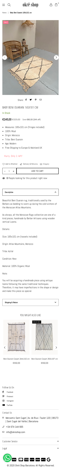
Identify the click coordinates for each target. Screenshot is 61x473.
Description (9, 192)
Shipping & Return (11, 302)
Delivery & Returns (30, 164)
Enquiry (46, 164)
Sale (6, 22)
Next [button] (56, 57)
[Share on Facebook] (26, 100)
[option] (30, 57)
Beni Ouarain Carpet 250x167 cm (44, 358)
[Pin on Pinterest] (35, 100)
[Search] (9, 4)
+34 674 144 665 (14, 426)
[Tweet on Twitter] (31, 100)
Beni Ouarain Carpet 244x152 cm (16, 358)
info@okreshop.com (15, 432)
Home (4, 12)
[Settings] (51, 4)
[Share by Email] (41, 100)
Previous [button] (4, 57)
